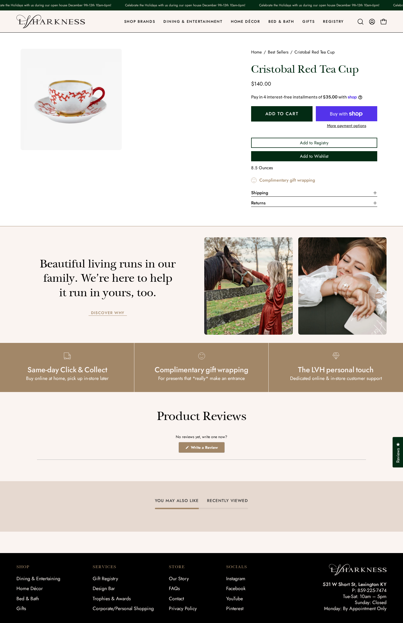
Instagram (235, 578)
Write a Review (207, 448)
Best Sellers (278, 52)
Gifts (21, 608)
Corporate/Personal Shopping (123, 608)
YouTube (234, 598)
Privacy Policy (183, 608)
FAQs (174, 588)
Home (256, 52)
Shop (22, 567)
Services (104, 567)
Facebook (236, 588)
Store (177, 567)
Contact (176, 598)
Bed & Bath (27, 598)
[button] (360, 21)
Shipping (259, 193)
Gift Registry (105, 578)
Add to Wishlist (314, 156)
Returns (258, 203)
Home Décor (29, 588)
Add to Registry (314, 143)
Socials (236, 567)
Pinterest (234, 608)
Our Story (179, 578)
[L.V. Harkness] (50, 21)
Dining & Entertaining (38, 578)
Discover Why (107, 313)
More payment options (346, 126)
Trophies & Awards (112, 598)
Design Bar (104, 588)
